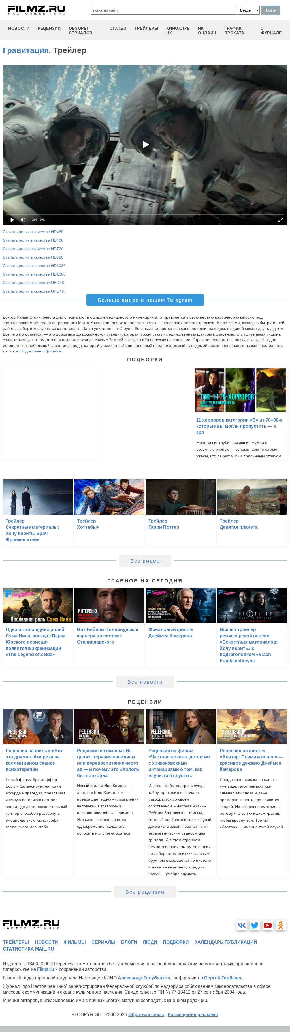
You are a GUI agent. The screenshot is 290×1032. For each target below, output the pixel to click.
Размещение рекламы (193, 1014)
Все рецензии (145, 892)
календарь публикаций (226, 942)
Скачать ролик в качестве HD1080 (34, 265)
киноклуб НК (178, 30)
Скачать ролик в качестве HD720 (33, 248)
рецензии (49, 28)
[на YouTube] (268, 925)
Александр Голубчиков (144, 977)
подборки (176, 942)
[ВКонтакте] (241, 925)
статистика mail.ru (28, 949)
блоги (129, 942)
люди (150, 942)
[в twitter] (255, 925)
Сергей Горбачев (223, 977)
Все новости (145, 682)
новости (19, 28)
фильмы (75, 942)
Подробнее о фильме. (41, 351)
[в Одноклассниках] (281, 925)
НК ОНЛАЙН (207, 30)
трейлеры (147, 28)
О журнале (271, 30)
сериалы (103, 942)
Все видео (145, 561)
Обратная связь (146, 1014)
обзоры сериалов (81, 30)
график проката (234, 30)
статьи (118, 28)
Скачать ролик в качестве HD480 (33, 231)
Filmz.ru (45, 969)
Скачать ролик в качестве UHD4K (33, 282)
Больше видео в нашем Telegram (145, 300)
